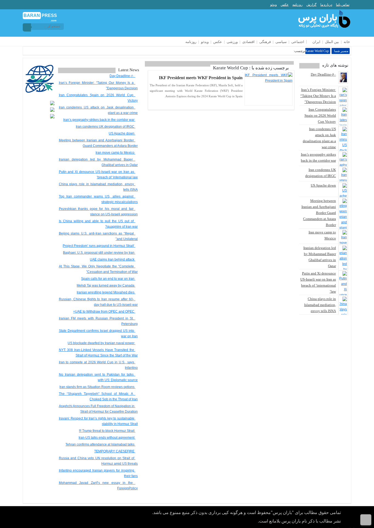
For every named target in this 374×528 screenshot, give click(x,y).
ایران (316, 42)
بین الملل (332, 42)
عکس (285, 5)
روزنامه (297, 5)
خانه (347, 42)
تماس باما (342, 5)
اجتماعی (297, 42)
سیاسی (281, 42)
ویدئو (273, 5)
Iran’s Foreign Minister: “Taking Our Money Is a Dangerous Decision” (318, 96)
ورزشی (232, 42)
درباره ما (326, 5)
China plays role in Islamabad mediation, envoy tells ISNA (320, 305)
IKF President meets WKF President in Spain (201, 77)
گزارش (311, 5)
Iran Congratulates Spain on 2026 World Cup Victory (320, 115)
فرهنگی (265, 42)
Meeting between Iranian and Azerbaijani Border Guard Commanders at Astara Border (318, 213)
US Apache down (323, 185)
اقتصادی (248, 42)
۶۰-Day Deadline (323, 74)
